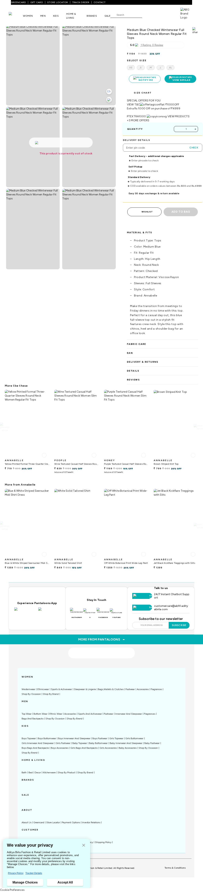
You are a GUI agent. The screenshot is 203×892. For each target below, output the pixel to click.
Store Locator (53, 822)
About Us (26, 822)
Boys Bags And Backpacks (35, 748)
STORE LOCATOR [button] (57, 2)
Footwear (130, 689)
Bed (31, 772)
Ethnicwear (43, 689)
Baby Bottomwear (98, 743)
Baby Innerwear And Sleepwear (126, 743)
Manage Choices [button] (25, 882)
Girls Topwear (116, 738)
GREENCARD (18, 2)
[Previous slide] (4, 427)
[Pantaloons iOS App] (25, 611)
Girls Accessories (108, 748)
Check (194, 147)
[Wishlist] (147, 15)
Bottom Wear (40, 713)
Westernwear (28, 689)
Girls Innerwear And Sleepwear (38, 743)
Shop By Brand (51, 694)
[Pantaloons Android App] (49, 611)
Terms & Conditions (175, 867)
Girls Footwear (63, 743)
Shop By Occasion (31, 694)
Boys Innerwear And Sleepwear (74, 738)
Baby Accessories (128, 748)
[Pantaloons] (16, 15)
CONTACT (99, 2)
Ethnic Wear (55, 713)
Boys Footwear (99, 738)
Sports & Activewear (61, 689)
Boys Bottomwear (47, 738)
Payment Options (71, 822)
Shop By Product (66, 772)
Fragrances (156, 689)
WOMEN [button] (28, 15)
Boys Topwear (29, 738)
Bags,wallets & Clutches (111, 689)
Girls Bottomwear (134, 738)
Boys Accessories (59, 748)
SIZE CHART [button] (142, 92)
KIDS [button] (56, 15)
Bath (24, 772)
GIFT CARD (36, 2)
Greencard (38, 822)
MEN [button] (43, 15)
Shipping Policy (103, 842)
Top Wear (27, 713)
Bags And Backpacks (32, 718)
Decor (38, 772)
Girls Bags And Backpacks (84, 748)
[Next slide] (198, 427)
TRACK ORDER (80, 2)
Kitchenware (49, 772)
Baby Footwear (152, 743)
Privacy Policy (15, 873)
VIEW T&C (133, 104)
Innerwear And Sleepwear (128, 713)
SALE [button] (107, 15)
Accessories (143, 689)
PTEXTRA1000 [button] (136, 116)
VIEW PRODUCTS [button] (179, 116)
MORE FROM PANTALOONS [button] (101, 639)
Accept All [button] (65, 882)
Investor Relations (91, 822)
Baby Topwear (79, 743)
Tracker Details (33, 873)
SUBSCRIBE (179, 625)
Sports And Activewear (90, 713)
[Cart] (169, 14)
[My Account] (158, 15)
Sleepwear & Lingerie (85, 689)
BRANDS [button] (92, 15)
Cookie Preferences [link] (12, 890)
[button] (84, 845)
